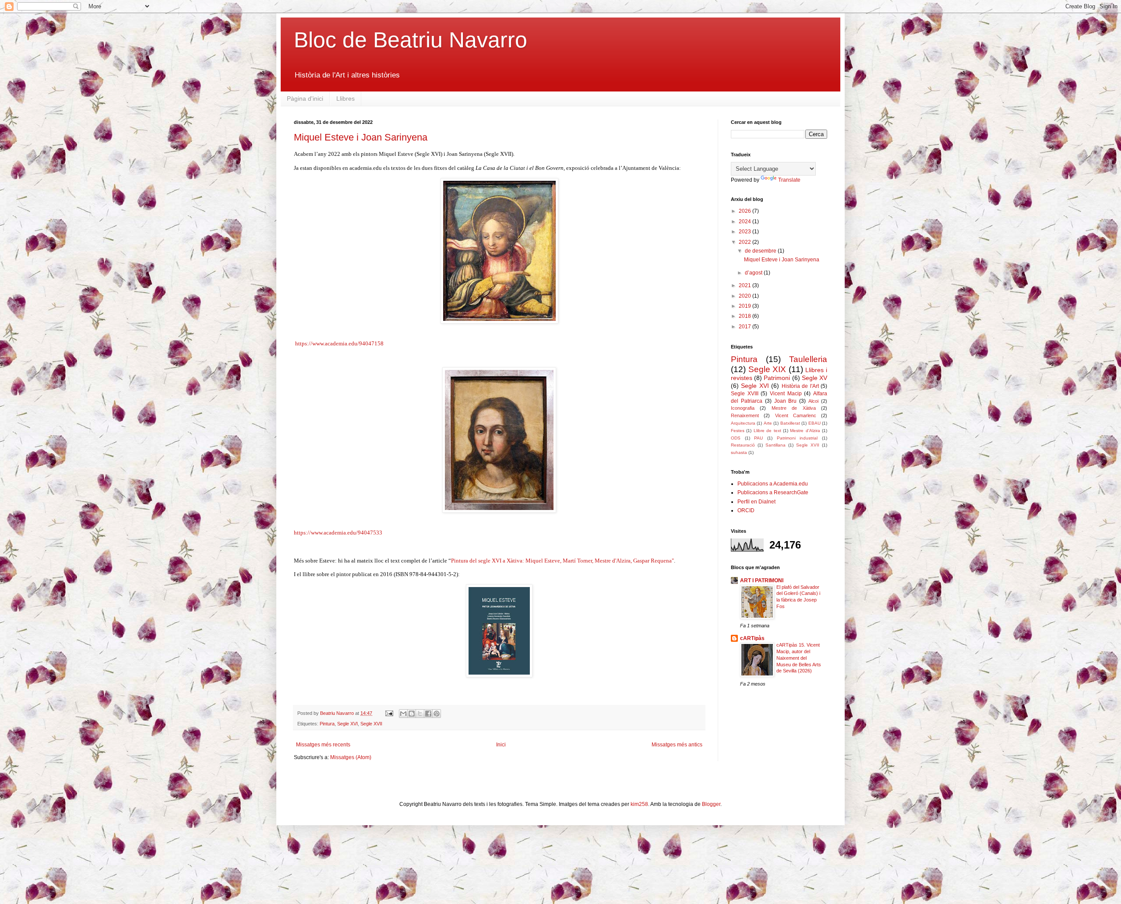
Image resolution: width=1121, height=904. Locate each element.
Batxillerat (790, 423)
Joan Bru (785, 401)
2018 (745, 316)
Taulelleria (808, 359)
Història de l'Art (800, 386)
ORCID (745, 510)
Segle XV (814, 377)
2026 (745, 211)
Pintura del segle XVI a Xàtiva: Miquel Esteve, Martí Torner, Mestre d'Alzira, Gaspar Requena (561, 560)
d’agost (754, 273)
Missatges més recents (323, 745)
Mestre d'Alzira (805, 430)
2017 (745, 327)
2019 (745, 306)
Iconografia (742, 408)
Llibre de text (767, 430)
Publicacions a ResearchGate (772, 492)
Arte (768, 423)
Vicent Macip (786, 393)
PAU (758, 438)
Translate (789, 180)
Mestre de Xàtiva (794, 408)
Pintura (327, 723)
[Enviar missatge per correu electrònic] (389, 713)
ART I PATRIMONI (761, 580)
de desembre (761, 251)
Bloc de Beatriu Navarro (410, 40)
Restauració (743, 445)
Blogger (711, 804)
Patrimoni (777, 377)
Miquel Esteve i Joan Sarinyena (360, 137)
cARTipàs (752, 638)
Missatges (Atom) (350, 757)
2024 (745, 221)
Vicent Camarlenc (795, 415)
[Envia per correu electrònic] (403, 713)
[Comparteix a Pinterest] (436, 713)
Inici (501, 745)
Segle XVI (347, 723)
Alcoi (813, 401)
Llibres (345, 98)
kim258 (639, 804)
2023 (745, 232)
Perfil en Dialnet (756, 502)
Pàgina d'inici (305, 98)
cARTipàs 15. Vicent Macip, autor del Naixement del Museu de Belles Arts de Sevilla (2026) (798, 657)
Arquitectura (743, 423)
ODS (735, 438)
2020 (745, 296)
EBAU (814, 423)
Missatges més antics (677, 745)
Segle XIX (767, 369)
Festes (737, 430)
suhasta (739, 452)
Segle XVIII (744, 393)
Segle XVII (371, 723)
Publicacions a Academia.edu (772, 484)
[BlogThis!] (411, 713)
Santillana (775, 445)
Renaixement (745, 415)
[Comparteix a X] (420, 713)
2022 (745, 242)
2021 (745, 285)
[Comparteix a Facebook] (428, 713)
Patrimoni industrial (797, 438)
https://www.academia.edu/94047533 (338, 532)
